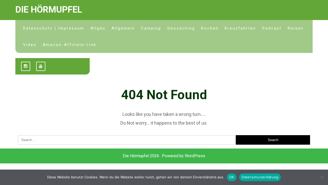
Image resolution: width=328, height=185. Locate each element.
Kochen (210, 28)
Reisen (296, 28)
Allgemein (123, 28)
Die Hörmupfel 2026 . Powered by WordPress (164, 155)
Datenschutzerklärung (260, 177)
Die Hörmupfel (48, 9)
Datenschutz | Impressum (53, 28)
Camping (151, 28)
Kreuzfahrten (240, 28)
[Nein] (321, 177)
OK (231, 177)
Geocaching (181, 28)
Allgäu (97, 28)
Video (30, 44)
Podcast (272, 28)
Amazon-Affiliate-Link (69, 44)
